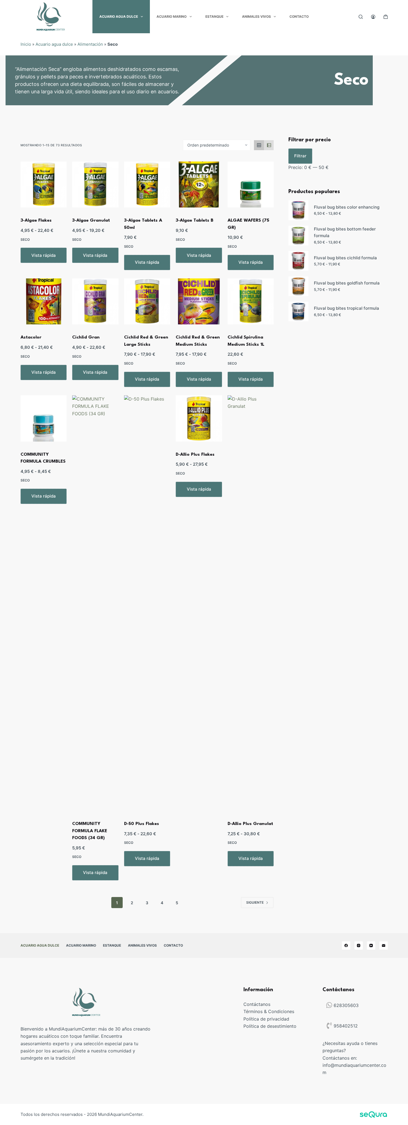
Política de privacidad (266, 1019)
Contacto (299, 16)
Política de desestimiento (269, 1026)
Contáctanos (256, 1004)
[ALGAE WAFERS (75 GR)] (251, 185)
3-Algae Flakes (36, 220)
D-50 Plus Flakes (141, 824)
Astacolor (31, 337)
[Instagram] (358, 945)
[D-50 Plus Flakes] (147, 603)
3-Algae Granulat (91, 220)
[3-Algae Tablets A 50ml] (147, 185)
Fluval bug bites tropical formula (346, 308)
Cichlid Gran (86, 337)
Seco (25, 239)
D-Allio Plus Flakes (195, 454)
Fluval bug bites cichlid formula (345, 257)
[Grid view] (259, 145)
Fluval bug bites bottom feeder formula (345, 232)
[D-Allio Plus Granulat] (251, 603)
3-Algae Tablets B (194, 220)
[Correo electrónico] (383, 945)
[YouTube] (371, 945)
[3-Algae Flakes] (44, 185)
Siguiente (255, 902)
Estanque (214, 16)
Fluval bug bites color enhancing (346, 207)
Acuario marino (172, 16)
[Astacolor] (44, 301)
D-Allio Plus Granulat (250, 824)
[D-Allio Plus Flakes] (199, 418)
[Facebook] (346, 945)
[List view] (269, 145)
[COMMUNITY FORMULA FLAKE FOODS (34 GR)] (95, 603)
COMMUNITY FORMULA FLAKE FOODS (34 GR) (89, 831)
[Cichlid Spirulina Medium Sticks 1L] (251, 301)
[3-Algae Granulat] (95, 185)
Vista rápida (43, 255)
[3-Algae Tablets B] (199, 185)
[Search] (361, 17)
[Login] (373, 17)
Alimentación (90, 44)
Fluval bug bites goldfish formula (347, 283)
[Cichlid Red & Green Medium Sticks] (199, 301)
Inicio (26, 44)
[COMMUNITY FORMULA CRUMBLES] (44, 418)
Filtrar (300, 155)
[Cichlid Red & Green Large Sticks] (147, 301)
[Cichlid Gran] (95, 301)
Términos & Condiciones (268, 1011)
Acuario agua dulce (118, 16)
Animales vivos (256, 16)
